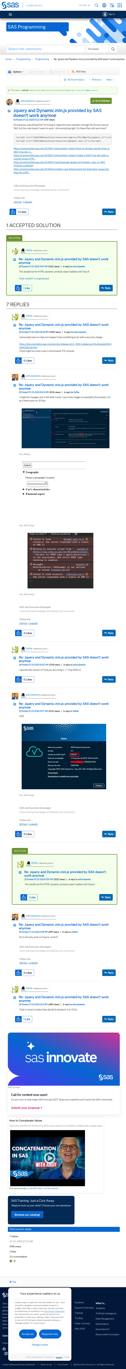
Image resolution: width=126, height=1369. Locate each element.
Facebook (4, 1349)
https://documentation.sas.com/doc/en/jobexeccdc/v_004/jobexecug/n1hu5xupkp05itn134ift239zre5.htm (65, 344)
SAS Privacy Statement (54, 1311)
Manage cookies (40, 1344)
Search (96, 5)
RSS (6, 1353)
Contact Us (112, 5)
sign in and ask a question (84, 90)
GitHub (17, 202)
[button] (10, 111)
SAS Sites (120, 5)
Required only (50, 1334)
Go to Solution (102, 100)
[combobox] (61, 49)
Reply (111, 211)
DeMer (29, 250)
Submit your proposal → (26, 1108)
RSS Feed (81, 71)
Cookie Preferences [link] (10, 1364)
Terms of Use (46, 1364)
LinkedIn (27, 202)
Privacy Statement (27, 1364)
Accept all (28, 1334)
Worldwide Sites (104, 5)
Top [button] (14, 1281)
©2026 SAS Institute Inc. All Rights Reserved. (94, 1364)
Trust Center (62, 1364)
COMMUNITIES (34, 5)
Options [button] (17, 71)
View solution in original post (34, 278)
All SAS (83, 5)
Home (8, 59)
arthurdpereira (27, 101)
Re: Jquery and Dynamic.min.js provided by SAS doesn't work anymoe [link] (89, 59)
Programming (23, 59)
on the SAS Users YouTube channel (42, 1188)
